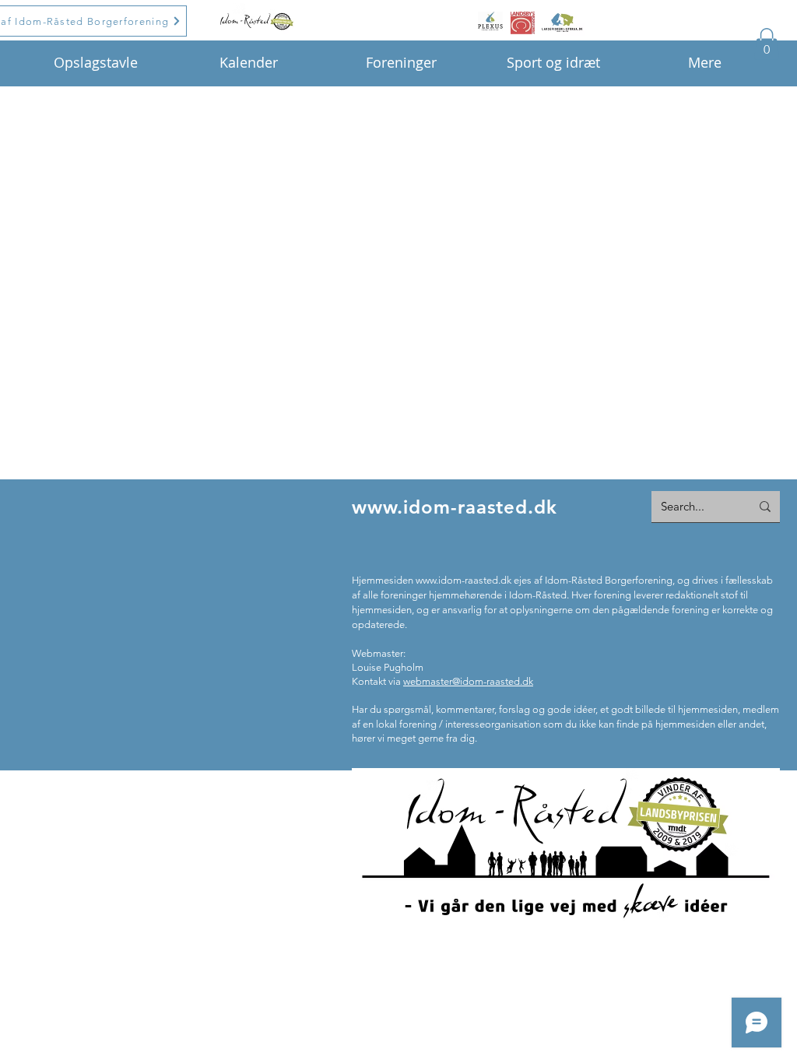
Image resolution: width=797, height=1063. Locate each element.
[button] (766, 44)
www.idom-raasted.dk (454, 507)
